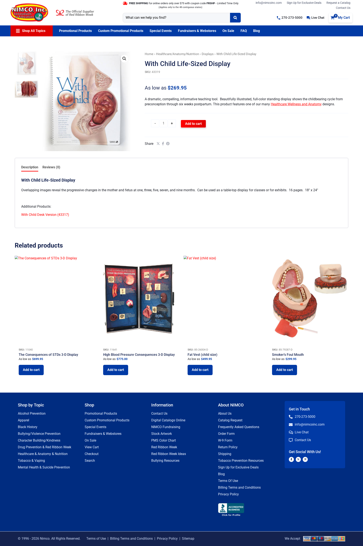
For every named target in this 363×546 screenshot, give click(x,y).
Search (90, 461)
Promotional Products (101, 413)
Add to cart (193, 124)
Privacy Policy (228, 494)
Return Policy (228, 447)
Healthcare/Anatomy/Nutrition (177, 54)
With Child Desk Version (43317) (45, 215)
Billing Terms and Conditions (239, 487)
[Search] (235, 17)
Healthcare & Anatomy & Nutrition (43, 454)
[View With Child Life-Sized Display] (26, 63)
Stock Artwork (161, 434)
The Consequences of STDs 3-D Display (48, 355)
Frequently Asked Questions (238, 427)
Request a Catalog (338, 2)
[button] (289, 17)
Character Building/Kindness (39, 440)
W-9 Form (225, 440)
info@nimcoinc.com (269, 2)
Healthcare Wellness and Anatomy (296, 104)
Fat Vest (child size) (202, 355)
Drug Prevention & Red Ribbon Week (44, 447)
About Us (224, 413)
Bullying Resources (165, 461)
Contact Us (343, 7)
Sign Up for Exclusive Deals (304, 2)
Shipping (224, 454)
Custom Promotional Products (107, 420)
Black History (27, 427)
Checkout (92, 454)
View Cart (92, 447)
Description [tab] (29, 167)
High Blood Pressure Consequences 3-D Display (139, 355)
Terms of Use (96, 539)
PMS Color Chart (163, 440)
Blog (221, 474)
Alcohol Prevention (32, 413)
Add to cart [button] (31, 370)
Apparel (23, 420)
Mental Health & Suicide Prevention (44, 467)
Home (149, 54)
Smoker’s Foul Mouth (288, 355)
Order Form (226, 434)
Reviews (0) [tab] (51, 167)
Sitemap (188, 539)
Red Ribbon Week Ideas (168, 454)
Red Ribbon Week (164, 447)
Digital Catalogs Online (168, 420)
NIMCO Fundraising (165, 427)
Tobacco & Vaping (31, 461)
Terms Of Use (228, 481)
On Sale (90, 440)
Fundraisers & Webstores (103, 434)
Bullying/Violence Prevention (39, 434)
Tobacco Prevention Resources (241, 461)
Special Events (95, 427)
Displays (208, 54)
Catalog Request (230, 420)
